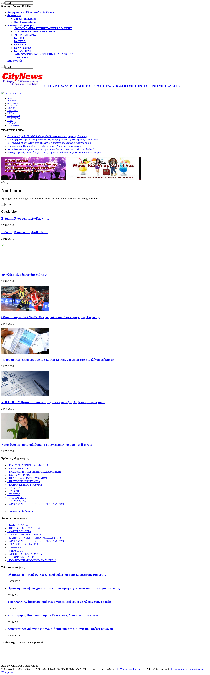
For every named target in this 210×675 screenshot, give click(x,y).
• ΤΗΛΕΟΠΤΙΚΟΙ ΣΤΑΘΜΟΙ (24, 534)
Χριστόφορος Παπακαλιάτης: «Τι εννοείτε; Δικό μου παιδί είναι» (44, 146)
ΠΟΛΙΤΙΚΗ (12, 101)
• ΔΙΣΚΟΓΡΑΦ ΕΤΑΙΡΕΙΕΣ (22, 557)
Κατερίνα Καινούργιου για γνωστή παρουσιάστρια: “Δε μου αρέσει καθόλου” (50, 149)
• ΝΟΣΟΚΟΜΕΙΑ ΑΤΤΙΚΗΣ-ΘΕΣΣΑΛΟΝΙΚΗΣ (43, 28)
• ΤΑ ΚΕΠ (13, 491)
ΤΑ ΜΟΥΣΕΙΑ (22, 47)
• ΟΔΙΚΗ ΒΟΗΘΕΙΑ (19, 531)
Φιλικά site (14, 15)
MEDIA (10, 113)
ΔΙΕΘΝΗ (11, 108)
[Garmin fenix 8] (11, 93)
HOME (10, 98)
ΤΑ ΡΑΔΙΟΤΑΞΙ (23, 51)
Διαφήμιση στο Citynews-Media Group (30, 12)
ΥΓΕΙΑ (10, 120)
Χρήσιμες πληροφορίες (21, 25)
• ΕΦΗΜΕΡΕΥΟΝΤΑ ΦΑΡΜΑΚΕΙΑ (27, 465)
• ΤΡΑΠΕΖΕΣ (15, 547)
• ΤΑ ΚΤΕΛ (13, 487)
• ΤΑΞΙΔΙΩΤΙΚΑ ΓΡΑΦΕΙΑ (23, 544)
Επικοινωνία (14, 60)
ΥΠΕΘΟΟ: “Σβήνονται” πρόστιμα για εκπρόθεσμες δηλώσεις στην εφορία (49, 142)
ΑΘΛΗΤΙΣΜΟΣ (13, 115)
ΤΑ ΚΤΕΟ (20, 44)
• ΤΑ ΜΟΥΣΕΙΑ (16, 497)
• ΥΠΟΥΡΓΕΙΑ (23, 57)
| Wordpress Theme (128, 668)
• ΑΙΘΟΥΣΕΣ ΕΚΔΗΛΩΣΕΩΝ (24, 553)
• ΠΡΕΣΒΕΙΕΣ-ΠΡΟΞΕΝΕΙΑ (23, 481)
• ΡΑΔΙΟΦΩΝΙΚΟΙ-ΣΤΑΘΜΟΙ (24, 484)
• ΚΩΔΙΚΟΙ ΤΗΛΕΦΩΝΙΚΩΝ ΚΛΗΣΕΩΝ (31, 560)
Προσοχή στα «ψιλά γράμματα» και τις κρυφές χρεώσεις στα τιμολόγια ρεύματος (52, 139)
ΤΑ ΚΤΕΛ (20, 41)
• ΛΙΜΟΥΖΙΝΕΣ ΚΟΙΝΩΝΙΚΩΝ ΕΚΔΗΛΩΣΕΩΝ (44, 54)
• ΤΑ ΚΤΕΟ (13, 494)
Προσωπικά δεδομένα (20, 511)
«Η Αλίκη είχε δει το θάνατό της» (24, 274)
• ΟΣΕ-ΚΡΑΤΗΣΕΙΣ (18, 474)
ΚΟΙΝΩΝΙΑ (12, 106)
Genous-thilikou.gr (25, 18)
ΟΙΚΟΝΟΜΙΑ (13, 103)
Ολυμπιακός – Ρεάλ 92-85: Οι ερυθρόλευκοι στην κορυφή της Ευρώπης (47, 136)
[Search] (2, 3)
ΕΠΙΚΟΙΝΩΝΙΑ (13, 125)
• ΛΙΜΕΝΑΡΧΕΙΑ (17, 468)
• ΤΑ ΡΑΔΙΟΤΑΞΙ (17, 500)
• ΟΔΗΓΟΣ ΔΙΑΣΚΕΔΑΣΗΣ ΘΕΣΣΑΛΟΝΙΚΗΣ (34, 537)
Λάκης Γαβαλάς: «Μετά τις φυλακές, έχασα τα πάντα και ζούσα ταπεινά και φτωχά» (54, 152)
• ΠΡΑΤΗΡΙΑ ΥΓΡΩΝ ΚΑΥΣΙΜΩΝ (34, 31)
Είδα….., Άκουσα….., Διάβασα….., (25, 218)
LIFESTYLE (12, 110)
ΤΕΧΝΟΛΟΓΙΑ (13, 118)
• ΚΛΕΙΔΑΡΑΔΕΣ (17, 524)
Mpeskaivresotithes (25, 21)
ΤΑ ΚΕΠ (19, 38)
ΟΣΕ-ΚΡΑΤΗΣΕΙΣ (25, 34)
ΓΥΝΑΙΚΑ (11, 123)
